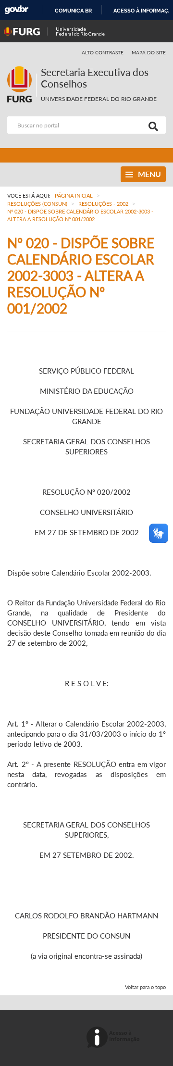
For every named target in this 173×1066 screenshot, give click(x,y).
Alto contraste (103, 52)
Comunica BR (73, 10)
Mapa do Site (149, 52)
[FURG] (21, 70)
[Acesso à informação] (114, 1038)
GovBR (16, 9)
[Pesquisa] (151, 125)
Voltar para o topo (145, 987)
